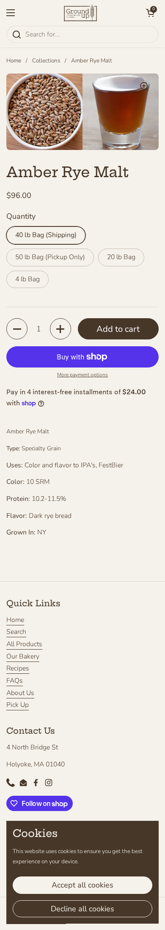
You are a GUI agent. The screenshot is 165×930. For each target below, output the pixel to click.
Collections (46, 61)
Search (16, 631)
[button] (150, 12)
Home (13, 61)
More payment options (82, 374)
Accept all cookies (82, 885)
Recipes (17, 668)
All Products (24, 644)
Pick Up (17, 705)
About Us (20, 693)
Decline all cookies (82, 909)
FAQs (14, 680)
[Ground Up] (80, 12)
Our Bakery (22, 656)
